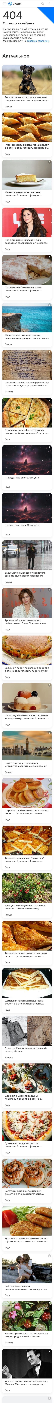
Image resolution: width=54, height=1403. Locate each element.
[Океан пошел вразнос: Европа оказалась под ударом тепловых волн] (27, 325)
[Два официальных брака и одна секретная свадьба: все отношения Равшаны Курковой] (27, 230)
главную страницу (38, 40)
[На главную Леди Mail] (16, 3)
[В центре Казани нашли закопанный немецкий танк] (27, 1038)
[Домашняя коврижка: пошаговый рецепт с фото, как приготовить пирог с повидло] (27, 990)
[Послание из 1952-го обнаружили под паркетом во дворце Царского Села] (27, 372)
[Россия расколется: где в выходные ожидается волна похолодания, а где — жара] (27, 87)
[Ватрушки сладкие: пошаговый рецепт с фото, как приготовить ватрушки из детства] (27, 1181)
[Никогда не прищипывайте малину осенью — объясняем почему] (27, 895)
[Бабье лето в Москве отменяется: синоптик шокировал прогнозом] (27, 562)
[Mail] (10, 3)
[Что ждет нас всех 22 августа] (27, 515)
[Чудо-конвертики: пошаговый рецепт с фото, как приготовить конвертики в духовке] (27, 134)
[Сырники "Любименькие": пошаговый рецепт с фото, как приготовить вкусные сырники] (27, 800)
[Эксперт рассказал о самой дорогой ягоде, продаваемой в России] (27, 1323)
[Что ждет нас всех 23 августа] (27, 467)
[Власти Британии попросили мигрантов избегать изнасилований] (27, 753)
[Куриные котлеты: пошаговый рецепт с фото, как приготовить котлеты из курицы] (27, 1228)
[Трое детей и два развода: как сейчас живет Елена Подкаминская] (27, 610)
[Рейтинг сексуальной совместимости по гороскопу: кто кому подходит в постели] (27, 1276)
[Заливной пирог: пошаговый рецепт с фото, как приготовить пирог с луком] (27, 658)
